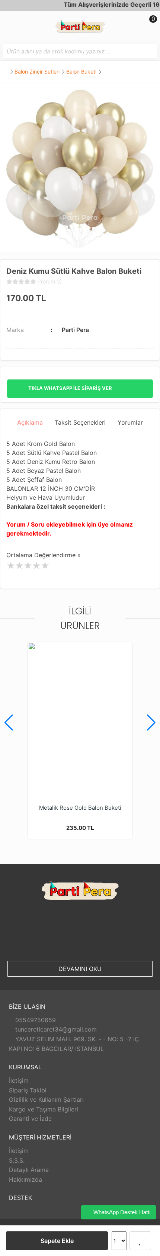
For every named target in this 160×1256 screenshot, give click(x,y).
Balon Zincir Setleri (37, 71)
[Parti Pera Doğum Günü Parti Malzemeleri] (80, 27)
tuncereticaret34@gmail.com (55, 1029)
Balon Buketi (81, 71)
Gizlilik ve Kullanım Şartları (46, 1099)
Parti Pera (75, 330)
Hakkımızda (25, 1179)
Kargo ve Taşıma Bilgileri (43, 1109)
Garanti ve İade (30, 1118)
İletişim (19, 1080)
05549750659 (34, 1020)
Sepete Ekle (57, 1240)
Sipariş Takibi (28, 1090)
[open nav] (9, 24)
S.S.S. (17, 1160)
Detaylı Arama (29, 1169)
